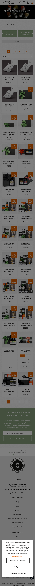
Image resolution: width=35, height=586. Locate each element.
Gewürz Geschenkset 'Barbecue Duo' (25, 390)
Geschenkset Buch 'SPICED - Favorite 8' (26, 271)
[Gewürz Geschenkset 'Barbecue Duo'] (25, 379)
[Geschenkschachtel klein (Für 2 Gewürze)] (9, 122)
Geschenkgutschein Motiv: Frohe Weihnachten (9, 78)
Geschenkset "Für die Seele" (25, 162)
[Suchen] (20, 2)
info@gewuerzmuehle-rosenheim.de (18, 489)
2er (23, 355)
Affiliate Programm (17, 522)
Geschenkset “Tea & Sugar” (26, 190)
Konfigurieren (18, 567)
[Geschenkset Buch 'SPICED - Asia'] (9, 206)
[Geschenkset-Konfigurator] (9, 33)
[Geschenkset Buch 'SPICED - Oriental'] (25, 286)
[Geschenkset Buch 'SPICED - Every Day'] (25, 233)
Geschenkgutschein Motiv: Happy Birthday (9, 105)
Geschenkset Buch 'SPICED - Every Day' (26, 244)
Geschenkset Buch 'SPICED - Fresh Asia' (9, 297)
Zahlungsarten (17, 514)
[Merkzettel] (24, 2)
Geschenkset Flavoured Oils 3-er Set (9, 351)
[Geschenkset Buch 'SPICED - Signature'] (25, 313)
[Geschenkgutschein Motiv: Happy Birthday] (9, 94)
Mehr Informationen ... (17, 556)
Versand (17, 510)
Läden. (23, 493)
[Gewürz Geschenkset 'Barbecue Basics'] (9, 379)
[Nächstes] (32, 33)
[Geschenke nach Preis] (25, 33)
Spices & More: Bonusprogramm (17, 518)
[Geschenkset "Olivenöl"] (9, 179)
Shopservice (17, 498)
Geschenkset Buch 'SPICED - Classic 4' (9, 244)
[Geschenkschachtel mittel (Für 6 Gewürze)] (9, 151)
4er (28, 355)
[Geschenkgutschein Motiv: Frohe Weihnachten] (9, 67)
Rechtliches (17, 533)
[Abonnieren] (17, 438)
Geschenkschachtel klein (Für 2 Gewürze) (9, 134)
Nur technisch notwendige (18, 560)
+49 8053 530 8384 (18, 485)
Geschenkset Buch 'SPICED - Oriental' (26, 297)
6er (23, 359)
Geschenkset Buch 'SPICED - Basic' (26, 217)
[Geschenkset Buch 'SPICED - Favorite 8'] (25, 259)
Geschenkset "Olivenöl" (9, 190)
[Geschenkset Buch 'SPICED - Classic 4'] (9, 233)
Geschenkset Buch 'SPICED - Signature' (26, 324)
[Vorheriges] (3, 33)
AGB (17, 537)
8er (28, 359)
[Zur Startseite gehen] (9, 2)
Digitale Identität (17, 527)
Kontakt (17, 506)
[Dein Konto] (27, 2)
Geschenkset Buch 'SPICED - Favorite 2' (9, 271)
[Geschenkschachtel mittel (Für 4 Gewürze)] (25, 122)
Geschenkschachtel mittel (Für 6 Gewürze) (9, 162)
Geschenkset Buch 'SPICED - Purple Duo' (9, 324)
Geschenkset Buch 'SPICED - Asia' (9, 217)
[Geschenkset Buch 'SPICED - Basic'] (25, 206)
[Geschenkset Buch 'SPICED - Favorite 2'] (9, 259)
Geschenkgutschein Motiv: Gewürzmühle (26, 78)
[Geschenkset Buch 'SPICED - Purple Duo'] (9, 313)
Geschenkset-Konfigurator (26, 351)
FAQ (17, 502)
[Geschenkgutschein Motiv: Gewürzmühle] (25, 67)
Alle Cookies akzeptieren (18, 573)
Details (14, 62)
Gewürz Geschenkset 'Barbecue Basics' (9, 390)
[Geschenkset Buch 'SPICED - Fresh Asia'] (9, 286)
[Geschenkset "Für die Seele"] (25, 151)
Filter (18, 42)
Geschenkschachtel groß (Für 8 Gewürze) (26, 105)
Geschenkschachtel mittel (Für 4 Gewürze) (26, 134)
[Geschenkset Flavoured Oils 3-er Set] (9, 339)
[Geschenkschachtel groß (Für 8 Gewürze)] (25, 94)
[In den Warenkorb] (30, 89)
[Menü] (3, 2)
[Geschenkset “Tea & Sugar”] (25, 179)
